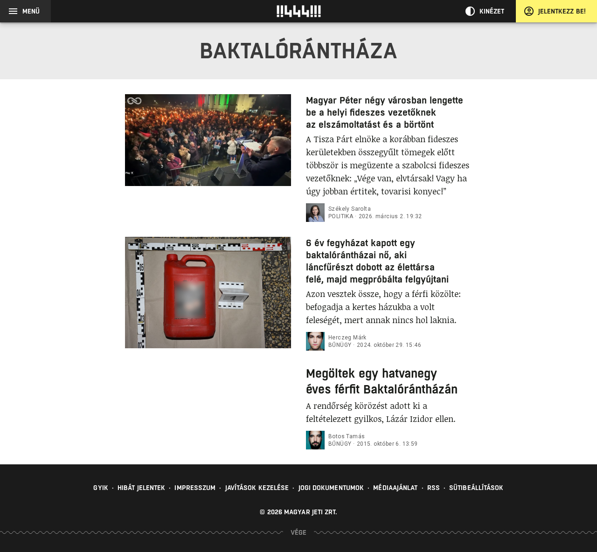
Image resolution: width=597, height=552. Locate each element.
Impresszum (194, 487)
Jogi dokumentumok (331, 487)
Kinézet (492, 11)
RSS (433, 487)
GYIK (100, 487)
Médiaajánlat (395, 487)
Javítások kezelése (257, 487)
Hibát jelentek (141, 487)
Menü (31, 11)
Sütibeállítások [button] (476, 487)
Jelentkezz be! (562, 11)
